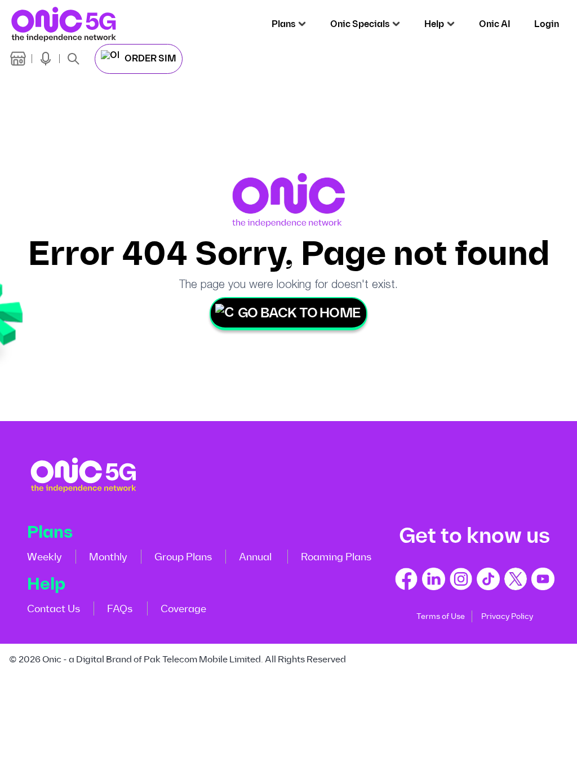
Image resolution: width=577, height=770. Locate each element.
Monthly (108, 557)
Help (434, 24)
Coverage (183, 609)
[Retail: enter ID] (18, 59)
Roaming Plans (336, 557)
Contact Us (53, 609)
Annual (255, 557)
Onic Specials (359, 24)
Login (546, 24)
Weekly (44, 557)
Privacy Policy (507, 616)
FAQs (119, 609)
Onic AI (495, 24)
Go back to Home (299, 312)
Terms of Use (440, 616)
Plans (283, 24)
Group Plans (183, 557)
